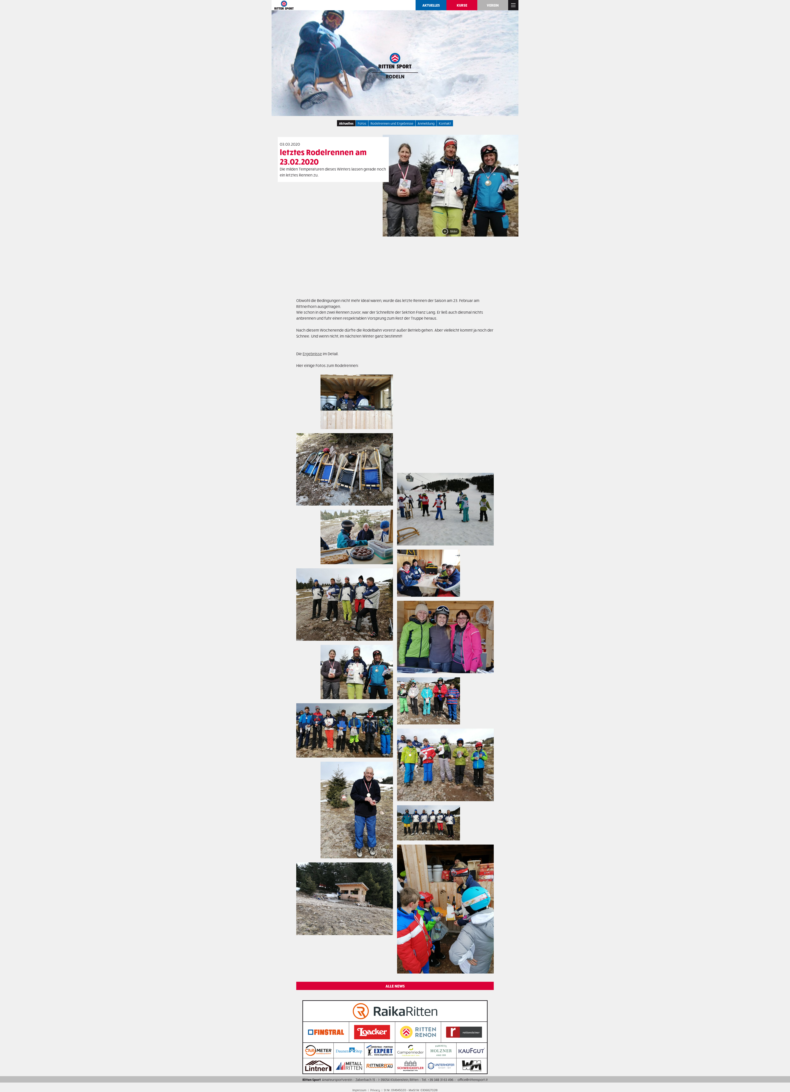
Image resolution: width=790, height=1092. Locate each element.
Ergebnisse (312, 353)
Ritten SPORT (284, 5)
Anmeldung (426, 123)
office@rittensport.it (473, 1079)
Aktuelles (431, 5)
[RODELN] (395, 62)
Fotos (362, 123)
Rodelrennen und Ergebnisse (392, 123)
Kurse (462, 5)
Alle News (395, 985)
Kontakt (445, 123)
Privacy (375, 1090)
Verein (493, 5)
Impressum (359, 1090)
